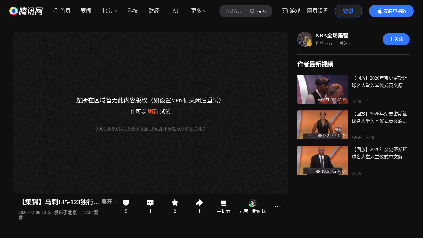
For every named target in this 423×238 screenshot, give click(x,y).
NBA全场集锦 (332, 35)
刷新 (153, 111)
